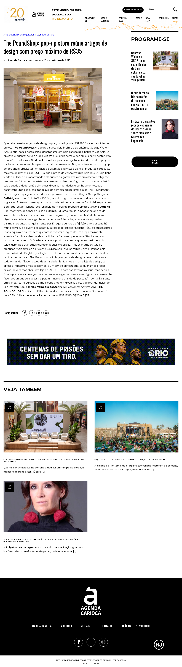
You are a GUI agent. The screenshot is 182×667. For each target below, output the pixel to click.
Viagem (175, 18)
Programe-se (90, 19)
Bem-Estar (148, 19)
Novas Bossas (47, 35)
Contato (106, 626)
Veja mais (155, 161)
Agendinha (164, 18)
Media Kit (86, 626)
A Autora (66, 626)
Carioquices (26, 35)
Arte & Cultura (105, 19)
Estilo (139, 18)
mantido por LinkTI (91, 663)
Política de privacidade (135, 626)
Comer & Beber (123, 19)
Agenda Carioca (42, 626)
